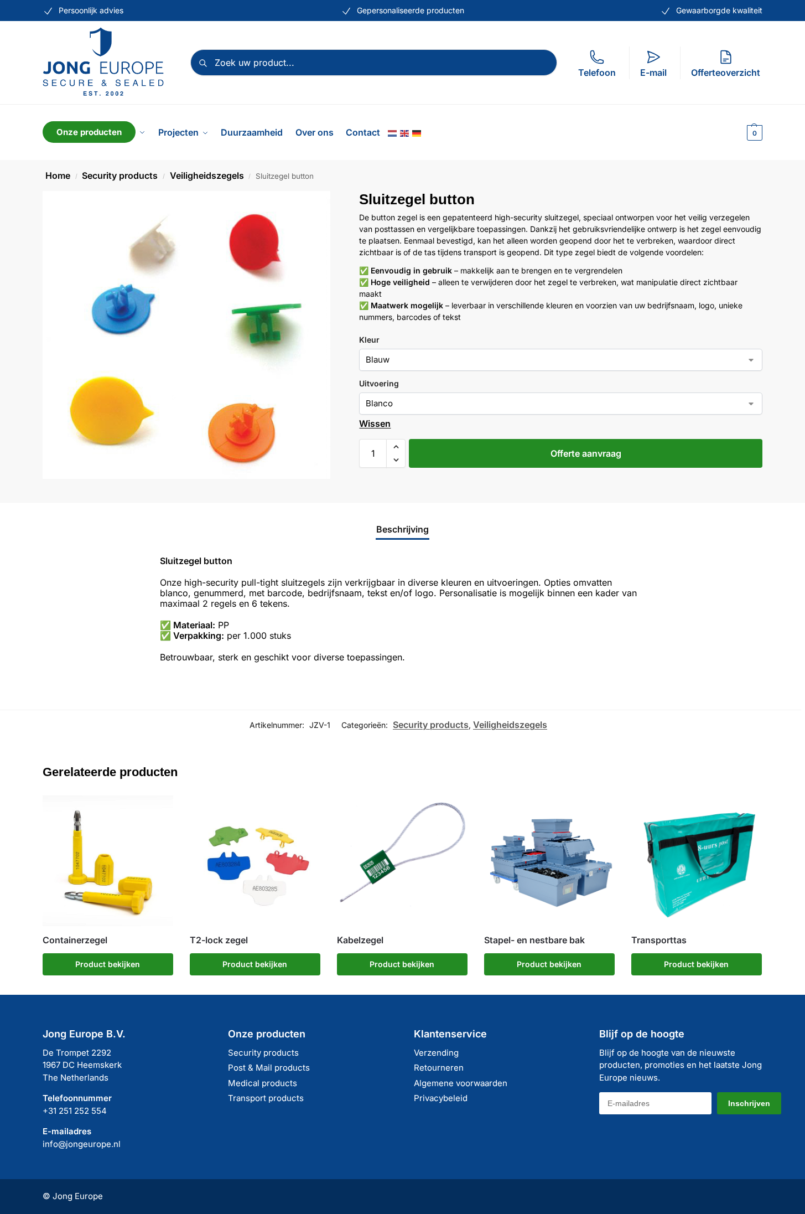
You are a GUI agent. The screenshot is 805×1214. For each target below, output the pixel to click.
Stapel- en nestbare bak (534, 940)
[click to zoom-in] (186, 335)
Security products (120, 175)
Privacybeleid (441, 1098)
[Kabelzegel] (402, 860)
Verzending (436, 1052)
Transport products (266, 1098)
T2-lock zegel (219, 940)
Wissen (375, 423)
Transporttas (659, 940)
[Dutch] (393, 132)
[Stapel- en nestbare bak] (549, 860)
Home (57, 175)
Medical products (262, 1083)
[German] (417, 132)
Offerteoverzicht (725, 72)
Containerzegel (75, 940)
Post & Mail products (269, 1067)
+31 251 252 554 (75, 1110)
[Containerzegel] (108, 860)
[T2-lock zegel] (255, 860)
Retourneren (439, 1067)
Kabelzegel (360, 940)
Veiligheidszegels (207, 175)
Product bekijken (107, 964)
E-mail (653, 72)
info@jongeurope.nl (82, 1144)
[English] (405, 132)
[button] (753, 132)
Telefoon (597, 72)
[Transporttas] (696, 860)
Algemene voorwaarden (460, 1083)
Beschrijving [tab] (402, 529)
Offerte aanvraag (585, 453)
